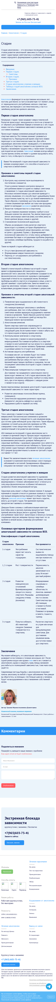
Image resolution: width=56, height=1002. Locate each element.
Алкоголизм (14, 33)
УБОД (31, 882)
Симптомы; (13, 74)
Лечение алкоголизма (10, 926)
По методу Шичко (7, 931)
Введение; (10, 69)
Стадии (23, 33)
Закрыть (51, 997)
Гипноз (31, 913)
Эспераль (32, 910)
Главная (4, 33)
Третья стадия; (12, 81)
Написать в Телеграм (26, 5)
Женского (4, 939)
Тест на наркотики (36, 870)
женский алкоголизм (17, 498)
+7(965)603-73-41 (17, 833)
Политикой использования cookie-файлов (16, 1000)
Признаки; (13, 79)
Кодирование (34, 889)
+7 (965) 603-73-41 (28, 19)
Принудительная (7, 942)
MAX (19, 7)
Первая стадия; (12, 71)
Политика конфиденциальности (41, 980)
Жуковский (7, 872)
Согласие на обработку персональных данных (37, 984)
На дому (32, 867)
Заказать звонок (13, 842)
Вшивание (33, 917)
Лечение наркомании (38, 861)
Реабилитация (34, 878)
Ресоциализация (35, 885)
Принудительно (35, 874)
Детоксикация (6, 946)
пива (31, 660)
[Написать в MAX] (49, 981)
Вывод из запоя (35, 926)
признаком (26, 206)
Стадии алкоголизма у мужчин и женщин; (23, 84)
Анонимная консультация (27, 2)
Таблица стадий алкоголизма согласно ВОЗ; (24, 86)
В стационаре (34, 935)
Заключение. (11, 89)
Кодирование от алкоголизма (41, 900)
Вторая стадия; (12, 76)
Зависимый (28, 151)
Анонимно (33, 939)
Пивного (4, 935)
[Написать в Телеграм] (49, 986)
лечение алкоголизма (41, 458)
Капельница (33, 942)
